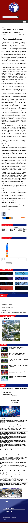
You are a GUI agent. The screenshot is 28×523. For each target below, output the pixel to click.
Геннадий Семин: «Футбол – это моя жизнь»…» (16, 229)
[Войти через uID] (7, 245)
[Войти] (20, 17)
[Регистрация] (24, 17)
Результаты (13, 400)
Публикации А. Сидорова (7, 304)
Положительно (6, 391)
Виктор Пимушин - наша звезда (24, 230)
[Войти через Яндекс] (7, 251)
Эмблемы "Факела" (8, 230)
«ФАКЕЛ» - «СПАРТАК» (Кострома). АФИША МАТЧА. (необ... (6, 288)
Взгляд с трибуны (6, 310)
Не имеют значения (7, 394)
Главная (3, 25)
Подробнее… (19, 429)
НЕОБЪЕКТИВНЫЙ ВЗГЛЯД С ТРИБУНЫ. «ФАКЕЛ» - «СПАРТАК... (6, 283)
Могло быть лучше (7, 392)
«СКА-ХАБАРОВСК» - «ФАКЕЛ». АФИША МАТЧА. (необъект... (21, 288)
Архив (18, 400)
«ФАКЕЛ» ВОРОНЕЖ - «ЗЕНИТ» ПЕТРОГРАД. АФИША (16, 348)
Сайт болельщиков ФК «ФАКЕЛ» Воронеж (9, 517)
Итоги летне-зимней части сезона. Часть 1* (6, 274)
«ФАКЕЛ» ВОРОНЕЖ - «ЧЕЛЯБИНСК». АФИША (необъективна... (20, 273)
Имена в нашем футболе (7, 307)
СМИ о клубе (8, 25)
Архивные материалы (6, 301)
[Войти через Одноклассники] (7, 256)
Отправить (8, 263)
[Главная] (14, 7)
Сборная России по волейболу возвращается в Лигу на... (17, 371)
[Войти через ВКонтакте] (7, 247)
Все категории (5, 299)
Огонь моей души (16, 25)
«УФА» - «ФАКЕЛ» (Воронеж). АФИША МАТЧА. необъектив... (6, 278)
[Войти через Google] (7, 253)
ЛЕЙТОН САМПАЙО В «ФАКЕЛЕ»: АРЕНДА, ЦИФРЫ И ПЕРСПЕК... (17, 354)
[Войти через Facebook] (7, 249)
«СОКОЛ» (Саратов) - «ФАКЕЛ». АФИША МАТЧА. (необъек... (21, 278)
